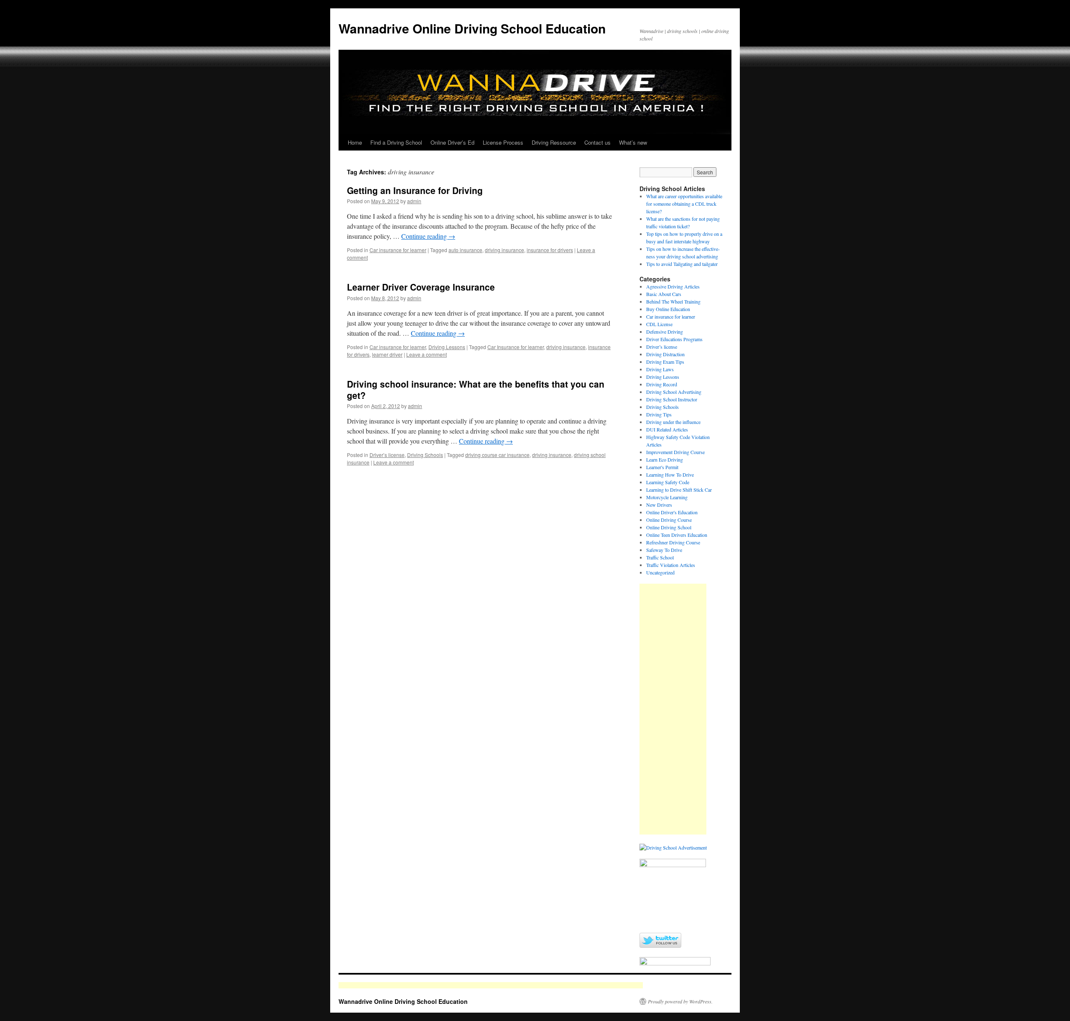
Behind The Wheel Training (673, 301)
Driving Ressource (554, 142)
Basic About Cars (663, 294)
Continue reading (428, 236)
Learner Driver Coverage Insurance (421, 287)
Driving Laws (660, 369)
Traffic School (660, 557)
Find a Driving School (396, 142)
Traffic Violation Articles (670, 565)
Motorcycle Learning (667, 497)
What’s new (633, 142)
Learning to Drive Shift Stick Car (679, 489)
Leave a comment (426, 354)
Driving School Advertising (673, 391)
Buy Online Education (668, 309)
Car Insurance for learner (515, 346)
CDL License (659, 324)
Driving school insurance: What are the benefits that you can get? (475, 389)
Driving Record (661, 384)
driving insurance (504, 249)
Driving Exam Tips (665, 361)
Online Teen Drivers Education (676, 534)
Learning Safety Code (667, 482)
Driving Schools (425, 454)
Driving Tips (659, 414)
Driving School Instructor (671, 399)
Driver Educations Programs (674, 339)
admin (414, 200)
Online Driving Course (669, 519)
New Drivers (659, 504)
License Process (503, 142)
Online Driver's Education (672, 512)
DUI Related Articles (667, 429)
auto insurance (465, 249)
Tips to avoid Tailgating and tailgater (682, 263)
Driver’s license (387, 454)
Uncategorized (660, 572)
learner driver (387, 354)
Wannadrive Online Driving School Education (472, 28)
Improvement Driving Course (675, 452)
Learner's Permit (662, 467)
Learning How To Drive (670, 474)
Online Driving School (668, 527)
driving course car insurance (497, 454)
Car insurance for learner (397, 249)
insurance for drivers (550, 249)
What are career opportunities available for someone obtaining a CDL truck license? (684, 203)
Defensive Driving (664, 331)
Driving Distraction (665, 354)
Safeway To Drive (664, 549)
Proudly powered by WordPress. (680, 1001)
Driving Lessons (446, 346)
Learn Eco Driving (664, 459)
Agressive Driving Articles (673, 286)
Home (355, 142)
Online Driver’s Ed (452, 142)
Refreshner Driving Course (673, 542)
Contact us (597, 142)
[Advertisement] (672, 709)
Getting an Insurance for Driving (415, 190)
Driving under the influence (673, 422)
